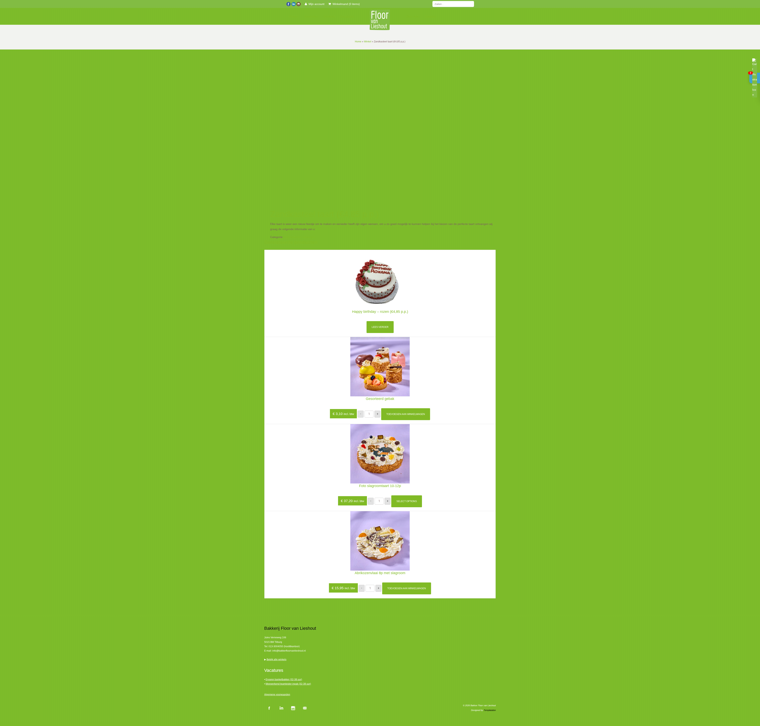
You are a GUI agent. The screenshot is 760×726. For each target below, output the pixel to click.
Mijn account (315, 4)
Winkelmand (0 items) (345, 4)
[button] (754, 78)
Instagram (293, 708)
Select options (406, 501)
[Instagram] (298, 3)
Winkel (367, 41)
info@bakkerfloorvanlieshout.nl (289, 650)
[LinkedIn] (293, 3)
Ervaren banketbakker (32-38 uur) (284, 679)
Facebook (269, 708)
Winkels (329, 16)
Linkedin (281, 708)
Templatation (490, 710)
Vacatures (347, 16)
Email (305, 708)
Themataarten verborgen (299, 237)
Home (293, 16)
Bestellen (311, 16)
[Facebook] (288, 3)
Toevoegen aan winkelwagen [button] (405, 414)
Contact (430, 16)
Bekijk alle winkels (276, 659)
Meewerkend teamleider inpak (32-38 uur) (288, 683)
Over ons (412, 16)
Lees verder (380, 327)
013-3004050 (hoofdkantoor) (284, 646)
